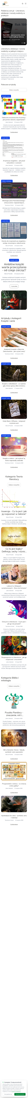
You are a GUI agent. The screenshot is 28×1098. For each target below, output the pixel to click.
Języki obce (5, 138)
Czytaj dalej (14, 286)
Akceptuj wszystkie (20, 1094)
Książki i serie (6, 96)
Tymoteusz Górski (9, 205)
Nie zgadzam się (8, 1094)
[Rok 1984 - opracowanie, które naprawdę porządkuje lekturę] (14, 31)
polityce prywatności (16, 1091)
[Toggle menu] (25, 3)
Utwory (6, 32)
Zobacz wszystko (14, 90)
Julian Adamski (9, 122)
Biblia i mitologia (6, 181)
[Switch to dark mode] (22, 3)
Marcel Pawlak (6, 39)
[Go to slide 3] (24, 43)
